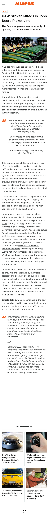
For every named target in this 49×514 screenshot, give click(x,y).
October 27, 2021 (26, 153)
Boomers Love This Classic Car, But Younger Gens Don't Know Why (35, 494)
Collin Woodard (10, 34)
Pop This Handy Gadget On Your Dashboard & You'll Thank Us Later (10, 459)
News (5, 11)
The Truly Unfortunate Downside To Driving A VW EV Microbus (12, 493)
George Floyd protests (31, 252)
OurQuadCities (9, 73)
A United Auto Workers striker (16, 67)
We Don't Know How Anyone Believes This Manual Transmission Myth (36, 459)
